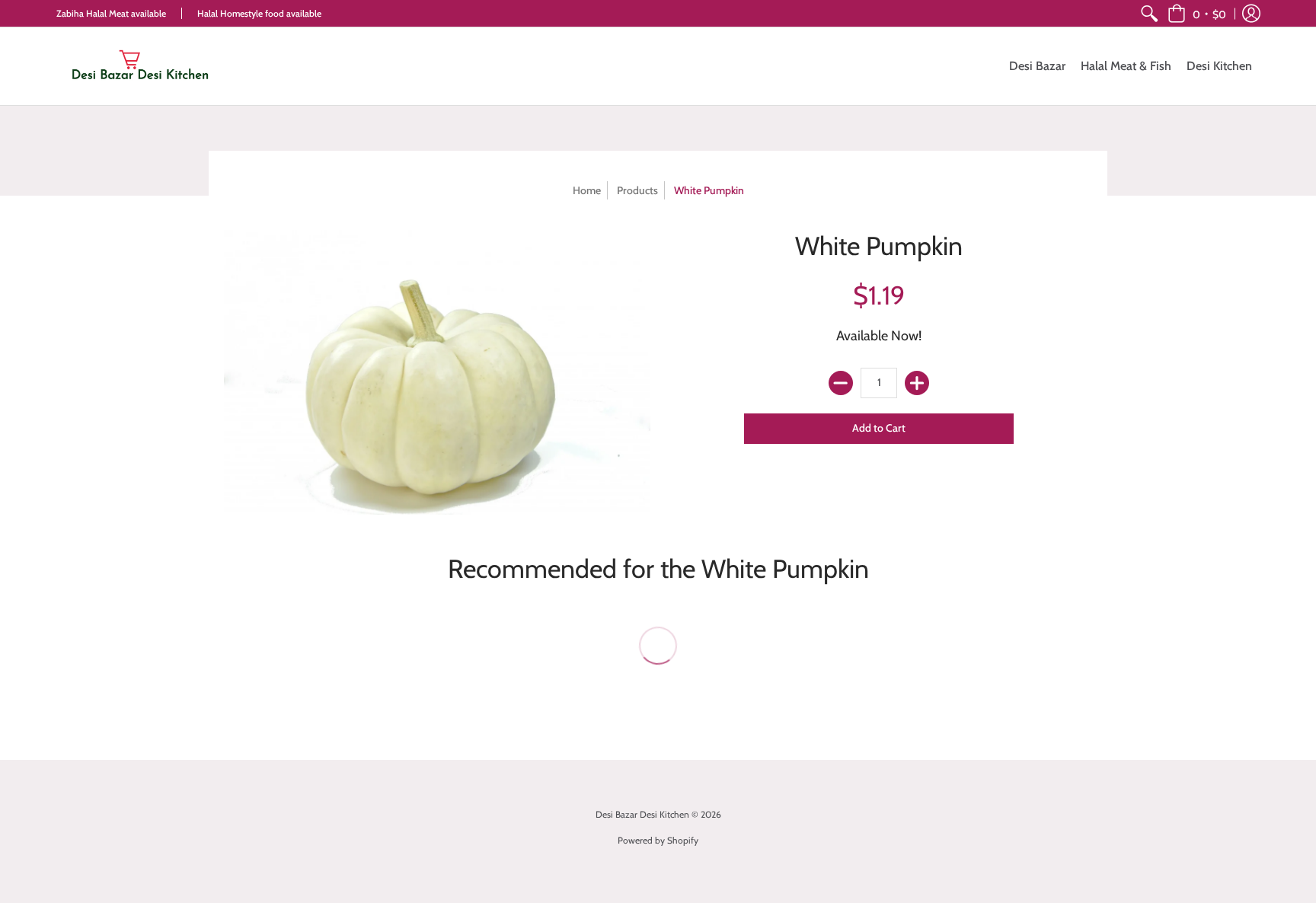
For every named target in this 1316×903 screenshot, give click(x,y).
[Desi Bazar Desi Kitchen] (140, 66)
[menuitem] (1149, 13)
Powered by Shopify (658, 840)
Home (587, 190)
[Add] (917, 383)
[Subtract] (841, 383)
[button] (1197, 13)
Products (637, 190)
